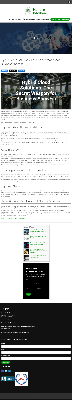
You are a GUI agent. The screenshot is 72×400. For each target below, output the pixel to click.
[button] (69, 2)
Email (2, 349)
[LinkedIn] (9, 370)
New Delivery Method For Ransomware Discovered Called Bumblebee (38, 251)
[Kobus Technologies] (36, 11)
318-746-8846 (16, 19)
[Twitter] (6, 370)
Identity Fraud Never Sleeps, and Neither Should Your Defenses (18, 326)
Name (3, 343)
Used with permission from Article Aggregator (13, 218)
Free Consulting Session (60, 19)
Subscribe (6, 362)
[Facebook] (2, 370)
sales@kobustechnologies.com (37, 19)
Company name (5, 355)
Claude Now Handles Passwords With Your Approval (15, 332)
